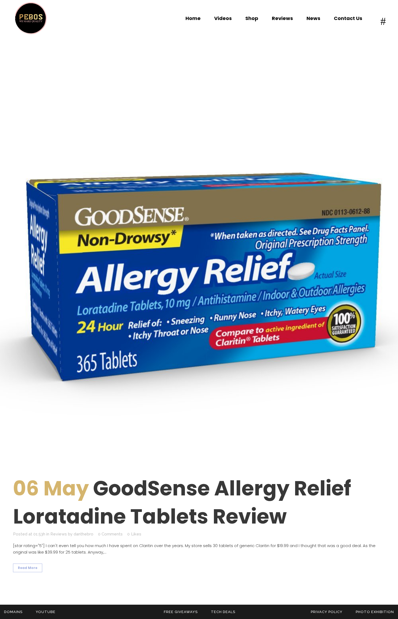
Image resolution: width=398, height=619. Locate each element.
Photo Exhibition (375, 612)
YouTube (46, 612)
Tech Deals (223, 612)
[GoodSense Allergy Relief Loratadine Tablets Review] (199, 262)
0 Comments (110, 534)
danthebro (83, 534)
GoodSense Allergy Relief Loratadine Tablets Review (182, 502)
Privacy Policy (326, 612)
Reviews (58, 534)
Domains (13, 612)
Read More (27, 567)
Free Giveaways (181, 612)
